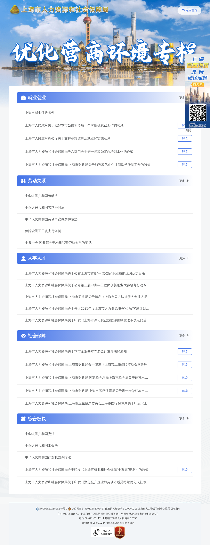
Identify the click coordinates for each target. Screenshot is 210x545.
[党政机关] (119, 532)
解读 (185, 125)
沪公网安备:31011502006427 (88, 508)
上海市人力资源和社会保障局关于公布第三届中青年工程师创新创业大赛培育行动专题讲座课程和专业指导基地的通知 (88, 285)
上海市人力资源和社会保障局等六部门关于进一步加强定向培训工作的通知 (79, 151)
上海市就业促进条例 (40, 112)
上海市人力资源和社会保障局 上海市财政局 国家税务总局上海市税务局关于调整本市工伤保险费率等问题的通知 (88, 377)
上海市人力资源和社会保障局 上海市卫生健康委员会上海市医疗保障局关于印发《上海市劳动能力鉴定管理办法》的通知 (88, 403)
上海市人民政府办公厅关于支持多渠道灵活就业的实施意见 (67, 138)
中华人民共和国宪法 (40, 434)
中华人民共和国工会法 (41, 445)
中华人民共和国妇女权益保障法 (48, 457)
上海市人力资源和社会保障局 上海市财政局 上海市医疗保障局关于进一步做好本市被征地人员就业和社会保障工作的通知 (88, 391)
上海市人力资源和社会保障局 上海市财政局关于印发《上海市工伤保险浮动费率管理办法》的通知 (88, 364)
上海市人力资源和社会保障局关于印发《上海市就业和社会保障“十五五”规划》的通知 (86, 469)
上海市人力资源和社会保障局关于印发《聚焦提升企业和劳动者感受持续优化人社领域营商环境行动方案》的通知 (88, 482)
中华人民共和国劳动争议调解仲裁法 (51, 219)
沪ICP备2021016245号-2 (53, 508)
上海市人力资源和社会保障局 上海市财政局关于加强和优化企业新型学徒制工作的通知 (88, 164)
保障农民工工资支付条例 (43, 231)
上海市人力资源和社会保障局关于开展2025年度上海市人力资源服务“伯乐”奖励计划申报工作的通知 (88, 308)
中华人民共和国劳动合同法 (44, 207)
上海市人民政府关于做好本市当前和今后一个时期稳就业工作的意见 (74, 125)
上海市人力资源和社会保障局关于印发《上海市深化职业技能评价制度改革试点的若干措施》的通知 (88, 320)
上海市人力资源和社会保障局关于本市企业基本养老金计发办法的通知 (76, 351)
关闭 (188, 130)
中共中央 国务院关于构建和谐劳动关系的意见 (58, 242)
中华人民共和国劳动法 (41, 196)
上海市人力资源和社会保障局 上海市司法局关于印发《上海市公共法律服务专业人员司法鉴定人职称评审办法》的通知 (88, 297)
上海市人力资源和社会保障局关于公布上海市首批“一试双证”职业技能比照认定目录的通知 (88, 273)
